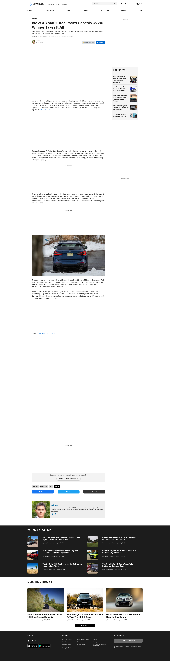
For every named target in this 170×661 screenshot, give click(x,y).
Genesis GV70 (46, 110)
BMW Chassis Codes (83, 639)
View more (84, 625)
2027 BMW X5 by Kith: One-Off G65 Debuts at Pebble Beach (120, 107)
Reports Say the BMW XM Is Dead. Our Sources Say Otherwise (119, 552)
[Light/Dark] (138, 4)
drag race (35, 486)
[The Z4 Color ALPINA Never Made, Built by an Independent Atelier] (32, 564)
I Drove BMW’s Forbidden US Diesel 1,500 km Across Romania (44, 615)
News (68, 10)
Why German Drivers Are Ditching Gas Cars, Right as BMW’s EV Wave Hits (61, 538)
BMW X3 (34, 18)
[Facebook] (121, 3)
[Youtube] (129, 3)
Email (95, 492)
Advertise (51, 4)
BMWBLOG (34, 36)
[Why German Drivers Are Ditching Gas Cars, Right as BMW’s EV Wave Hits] (32, 537)
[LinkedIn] (55, 514)
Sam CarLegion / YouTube (47, 333)
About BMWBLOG (67, 639)
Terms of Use (81, 642)
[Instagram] (133, 3)
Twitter (69, 492)
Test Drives (50, 10)
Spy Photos (105, 10)
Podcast (124, 10)
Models (29, 10)
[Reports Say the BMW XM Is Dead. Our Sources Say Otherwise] (92, 550)
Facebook (44, 492)
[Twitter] (125, 3)
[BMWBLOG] (41, 636)
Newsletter (65, 4)
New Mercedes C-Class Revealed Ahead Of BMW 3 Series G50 (120, 88)
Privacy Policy (81, 644)
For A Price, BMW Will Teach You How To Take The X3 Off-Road (85, 615)
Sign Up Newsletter (98, 642)
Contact (58, 4)
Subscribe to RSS (66, 644)
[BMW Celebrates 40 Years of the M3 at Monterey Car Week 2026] (92, 537)
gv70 (51, 486)
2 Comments (100, 42)
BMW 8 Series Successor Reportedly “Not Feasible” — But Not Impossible (60, 552)
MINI (141, 10)
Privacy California (66, 648)
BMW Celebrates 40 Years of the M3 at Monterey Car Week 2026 (119, 538)
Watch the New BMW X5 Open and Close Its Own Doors (123, 615)
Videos (86, 10)
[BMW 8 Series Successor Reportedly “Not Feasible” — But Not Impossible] (32, 550)
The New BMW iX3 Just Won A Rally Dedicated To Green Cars (117, 565)
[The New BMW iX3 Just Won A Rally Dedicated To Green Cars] (92, 564)
